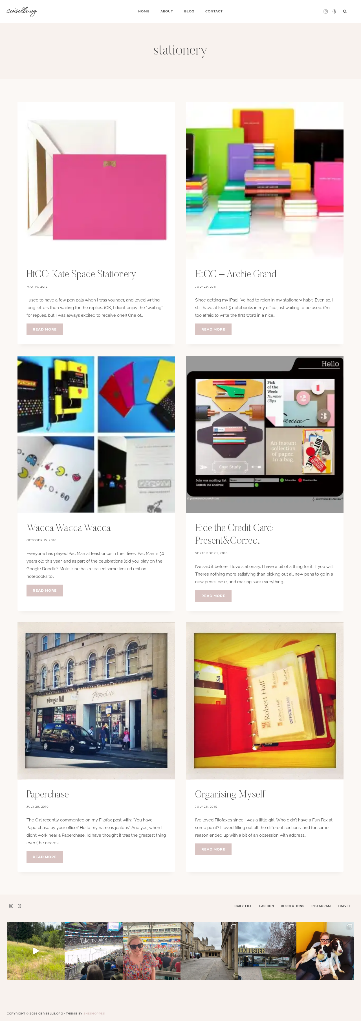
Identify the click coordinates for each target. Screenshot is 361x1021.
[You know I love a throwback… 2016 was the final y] (325, 951)
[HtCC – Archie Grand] (265, 180)
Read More (48, 331)
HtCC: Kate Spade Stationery (81, 275)
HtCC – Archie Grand (235, 275)
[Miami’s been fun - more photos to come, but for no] (151, 951)
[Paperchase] (96, 701)
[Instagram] (325, 11)
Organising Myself (230, 795)
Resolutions (292, 906)
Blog (189, 11)
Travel (344, 906)
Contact (214, 11)
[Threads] (334, 11)
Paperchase (48, 795)
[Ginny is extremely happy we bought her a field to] (36, 951)
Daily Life (243, 906)
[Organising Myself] (265, 701)
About (166, 11)
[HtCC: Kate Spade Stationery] (96, 180)
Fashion (266, 906)
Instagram (321, 906)
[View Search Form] (345, 11)
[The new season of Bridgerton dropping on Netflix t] (209, 951)
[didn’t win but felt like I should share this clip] (93, 951)
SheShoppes (94, 1013)
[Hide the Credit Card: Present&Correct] (265, 434)
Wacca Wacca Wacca (69, 529)
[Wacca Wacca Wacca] (96, 434)
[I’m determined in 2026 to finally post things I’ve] (267, 951)
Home (143, 11)
